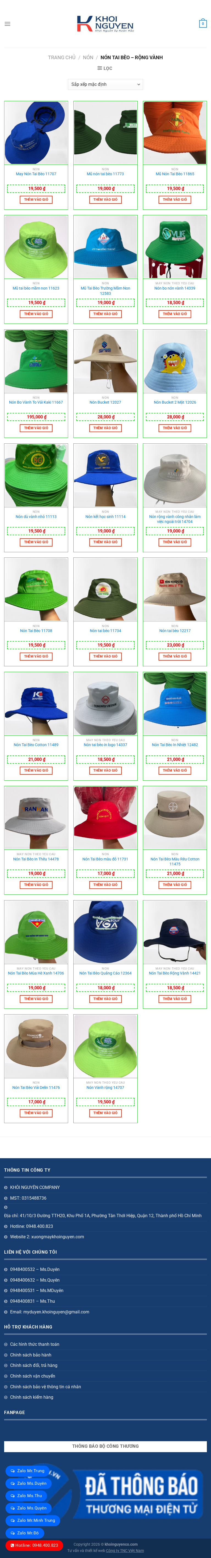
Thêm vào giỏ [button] (36, 200)
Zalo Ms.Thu (29, 1495)
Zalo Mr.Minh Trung (36, 1520)
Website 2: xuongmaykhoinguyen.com (47, 1236)
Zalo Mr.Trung (30, 1470)
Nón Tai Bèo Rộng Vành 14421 (175, 973)
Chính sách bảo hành (30, 1355)
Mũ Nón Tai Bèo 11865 (175, 174)
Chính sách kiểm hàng (31, 1397)
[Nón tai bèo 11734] (105, 589)
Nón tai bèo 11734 (105, 630)
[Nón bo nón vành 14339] (175, 247)
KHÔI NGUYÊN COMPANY (35, 1187)
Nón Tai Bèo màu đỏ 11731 (105, 859)
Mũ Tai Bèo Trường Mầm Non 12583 (105, 291)
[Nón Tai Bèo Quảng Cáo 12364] (105, 932)
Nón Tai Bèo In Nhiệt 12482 (175, 745)
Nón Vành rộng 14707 (105, 1087)
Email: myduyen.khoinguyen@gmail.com (49, 1312)
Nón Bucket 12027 (105, 402)
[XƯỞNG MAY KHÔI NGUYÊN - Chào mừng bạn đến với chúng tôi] (105, 24)
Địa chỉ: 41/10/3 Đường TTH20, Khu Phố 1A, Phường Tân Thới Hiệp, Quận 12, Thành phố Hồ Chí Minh (103, 1215)
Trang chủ (62, 57)
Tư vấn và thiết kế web (86, 1550)
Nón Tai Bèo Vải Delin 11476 (36, 1087)
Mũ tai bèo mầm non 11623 (36, 288)
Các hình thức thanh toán (34, 1344)
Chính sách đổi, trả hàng (33, 1365)
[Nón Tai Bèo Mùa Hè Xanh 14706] (36, 932)
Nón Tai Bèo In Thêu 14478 (36, 859)
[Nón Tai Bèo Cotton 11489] (36, 704)
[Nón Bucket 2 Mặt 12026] (175, 361)
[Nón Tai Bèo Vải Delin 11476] (36, 1046)
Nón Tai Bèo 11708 (36, 630)
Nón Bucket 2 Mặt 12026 (175, 402)
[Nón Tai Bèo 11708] (36, 589)
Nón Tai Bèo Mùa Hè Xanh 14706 (36, 973)
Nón (88, 57)
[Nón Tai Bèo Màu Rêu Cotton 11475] (175, 818)
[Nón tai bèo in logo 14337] (105, 704)
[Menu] (7, 23)
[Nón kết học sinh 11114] (105, 475)
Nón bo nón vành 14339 (174, 288)
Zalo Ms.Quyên (31, 1508)
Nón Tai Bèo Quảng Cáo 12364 (105, 973)
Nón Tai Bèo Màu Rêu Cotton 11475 (175, 862)
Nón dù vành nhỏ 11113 (36, 516)
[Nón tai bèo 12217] (175, 589)
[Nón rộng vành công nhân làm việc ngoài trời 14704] (175, 475)
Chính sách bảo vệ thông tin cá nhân (45, 1386)
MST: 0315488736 (28, 1198)
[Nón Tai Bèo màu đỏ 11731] (105, 818)
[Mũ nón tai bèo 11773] (105, 133)
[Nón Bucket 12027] (105, 361)
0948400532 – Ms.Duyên (35, 1269)
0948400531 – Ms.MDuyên (36, 1290)
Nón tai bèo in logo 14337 (105, 745)
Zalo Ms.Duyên (31, 1483)
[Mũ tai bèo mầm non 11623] (36, 247)
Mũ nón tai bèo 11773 (105, 174)
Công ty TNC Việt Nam (125, 1550)
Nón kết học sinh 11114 (105, 516)
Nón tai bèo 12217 (175, 630)
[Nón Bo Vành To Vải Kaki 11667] (36, 361)
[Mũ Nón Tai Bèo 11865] (175, 133)
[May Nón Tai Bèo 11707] (36, 133)
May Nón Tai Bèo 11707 (36, 174)
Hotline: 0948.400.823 (36, 1545)
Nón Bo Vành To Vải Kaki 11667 (36, 402)
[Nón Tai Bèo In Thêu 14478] (36, 818)
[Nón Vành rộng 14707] (105, 1046)
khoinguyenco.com (121, 1544)
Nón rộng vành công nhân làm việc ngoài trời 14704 (175, 519)
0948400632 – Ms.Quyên (35, 1280)
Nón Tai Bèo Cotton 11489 (36, 745)
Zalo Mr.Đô (28, 1533)
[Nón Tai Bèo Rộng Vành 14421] (175, 932)
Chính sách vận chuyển (32, 1376)
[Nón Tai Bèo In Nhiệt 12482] (175, 704)
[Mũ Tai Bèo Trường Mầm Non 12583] (105, 247)
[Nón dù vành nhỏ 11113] (36, 475)
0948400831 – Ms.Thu (32, 1301)
